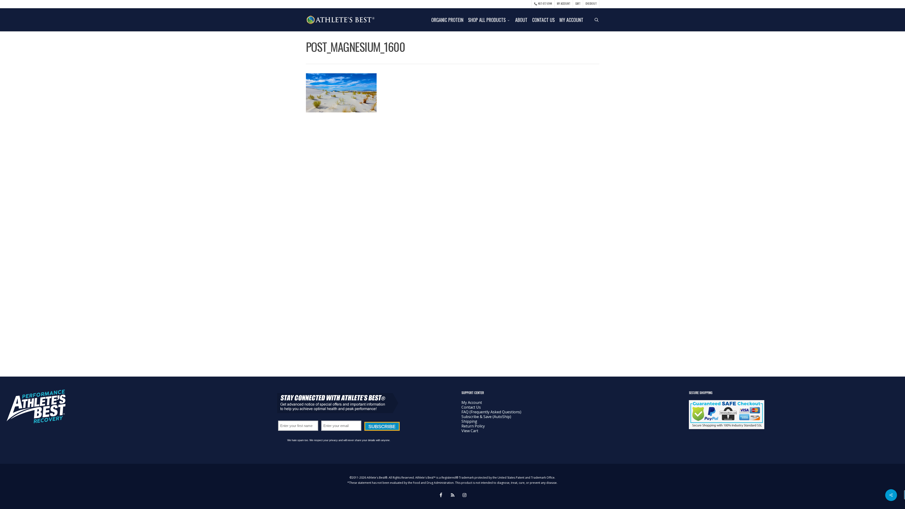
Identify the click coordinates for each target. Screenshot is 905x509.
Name (298, 419)
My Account (471, 402)
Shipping (469, 421)
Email (341, 419)
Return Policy (473, 426)
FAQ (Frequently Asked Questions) (491, 412)
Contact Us (471, 407)
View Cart (469, 430)
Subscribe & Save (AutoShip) (486, 416)
